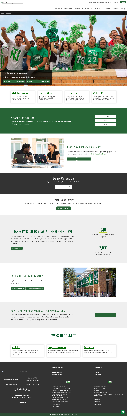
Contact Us (44, 81)
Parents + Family (57, 374)
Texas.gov (96, 390)
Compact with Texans (99, 388)
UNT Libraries (98, 367)
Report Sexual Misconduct (59, 394)
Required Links (56, 406)
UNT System (97, 399)
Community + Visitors (58, 377)
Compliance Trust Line (58, 396)
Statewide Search (98, 396)
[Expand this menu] (118, 2)
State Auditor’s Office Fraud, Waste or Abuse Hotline (108, 394)
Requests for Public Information (61, 397)
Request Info (19, 81)
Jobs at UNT (97, 377)
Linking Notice (56, 405)
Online (105, 124)
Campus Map (97, 374)
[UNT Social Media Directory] (29, 389)
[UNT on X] (18, 389)
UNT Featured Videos (63, 187)
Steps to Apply (71, 93)
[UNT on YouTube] (20, 389)
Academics (57, 8)
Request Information (57, 347)
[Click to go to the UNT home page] (12, 5)
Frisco (105, 120)
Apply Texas (71, 159)
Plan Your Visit (31, 81)
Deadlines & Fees (45, 93)
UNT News (96, 372)
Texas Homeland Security (100, 392)
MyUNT (90, 2)
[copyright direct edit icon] (51, 414)
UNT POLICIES (22, 400)
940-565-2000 (34, 377)
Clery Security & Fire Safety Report (61, 390)
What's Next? (98, 93)
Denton (105, 116)
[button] (123, 412)
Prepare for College (105, 315)
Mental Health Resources (59, 387)
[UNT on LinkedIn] (26, 389)
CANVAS (94, 2)
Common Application (84, 159)
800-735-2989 (34, 379)
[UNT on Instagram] (23, 389)
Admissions (8, 13)
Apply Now (7, 81)
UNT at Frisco (97, 405)
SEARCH (123, 2)
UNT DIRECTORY (108, 2)
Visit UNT (16, 347)
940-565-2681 (36, 380)
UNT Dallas (97, 401)
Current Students (57, 367)
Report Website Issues (11, 384)
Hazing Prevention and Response (61, 388)
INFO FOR (116, 2)
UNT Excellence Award (17, 288)
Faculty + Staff (56, 370)
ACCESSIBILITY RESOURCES (22, 395)
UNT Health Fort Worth (100, 403)
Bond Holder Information (59, 399)
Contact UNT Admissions (32, 384)
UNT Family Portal (63, 208)
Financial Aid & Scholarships (35, 288)
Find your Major (16, 248)
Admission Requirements (21, 93)
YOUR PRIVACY (22, 402)
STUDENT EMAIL (100, 2)
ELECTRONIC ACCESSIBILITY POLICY (22, 397)
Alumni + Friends (57, 372)
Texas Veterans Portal (100, 387)
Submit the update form (97, 154)
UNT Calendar (98, 370)
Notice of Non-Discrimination (60, 401)
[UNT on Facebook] (15, 389)
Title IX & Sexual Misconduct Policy (61, 392)
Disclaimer (55, 403)
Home (2, 13)
